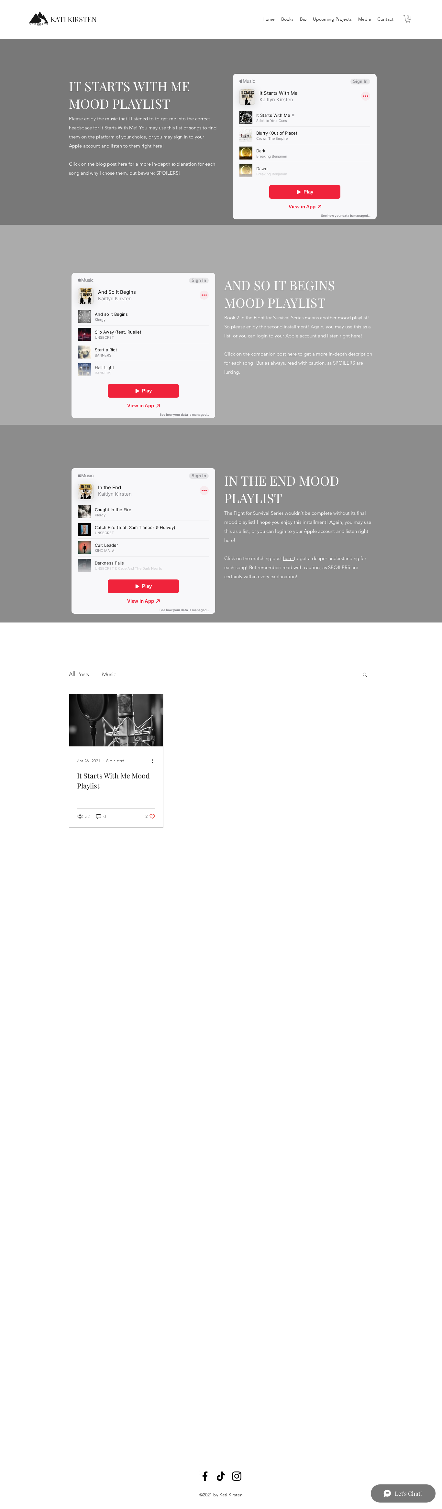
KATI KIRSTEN (73, 19)
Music (109, 674)
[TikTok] (221, 1476)
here (122, 164)
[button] (408, 19)
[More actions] (154, 761)
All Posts (79, 674)
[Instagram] (236, 1476)
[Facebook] (205, 1476)
